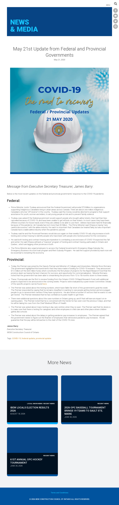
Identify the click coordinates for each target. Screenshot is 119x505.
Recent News (49, 403)
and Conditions (59, 493)
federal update (28, 338)
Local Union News (35, 403)
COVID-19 (16, 338)
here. (45, 284)
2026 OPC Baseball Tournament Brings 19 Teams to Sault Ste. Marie (85, 410)
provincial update (43, 338)
